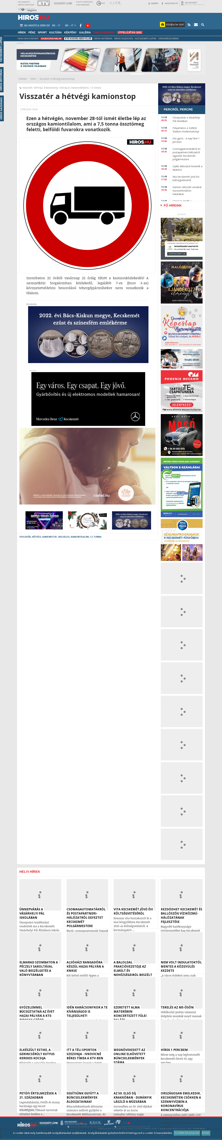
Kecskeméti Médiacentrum (92, 1126)
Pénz (31, 32)
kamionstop (51, 87)
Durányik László (124, 1126)
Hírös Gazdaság (123, 38)
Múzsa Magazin (139, 1126)
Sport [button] (42, 32)
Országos (64, 87)
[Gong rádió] (101, 3)
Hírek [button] (22, 32)
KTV (148, 1126)
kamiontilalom (80, 87)
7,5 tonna (95, 87)
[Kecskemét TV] (43, 3)
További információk (186, 1133)
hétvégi (38, 87)
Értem (206, 1133)
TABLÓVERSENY (104, 32)
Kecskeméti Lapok (145, 38)
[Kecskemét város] (192, 3)
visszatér (27, 87)
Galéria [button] (85, 32)
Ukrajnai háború (28, 38)
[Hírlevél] (196, 24)
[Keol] (115, 3)
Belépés (154, 3)
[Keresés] (202, 24)
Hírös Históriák (103, 38)
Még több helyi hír (28, 1109)
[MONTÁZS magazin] (27, 9)
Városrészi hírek (168, 38)
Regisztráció (171, 3)
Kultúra (55, 32)
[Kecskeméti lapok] (63, 3)
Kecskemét (28, 1122)
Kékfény (70, 32)
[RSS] (189, 24)
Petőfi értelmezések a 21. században (34, 1125)
